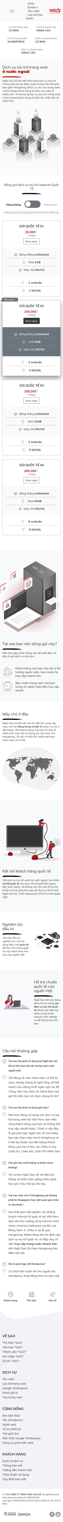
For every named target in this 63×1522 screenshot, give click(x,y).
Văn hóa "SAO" (12, 1347)
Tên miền (34, 11)
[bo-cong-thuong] (9, 1513)
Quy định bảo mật (14, 1479)
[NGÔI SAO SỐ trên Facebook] (52, 1515)
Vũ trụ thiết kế (11, 1429)
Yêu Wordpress (12, 1420)
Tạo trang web (12, 1397)
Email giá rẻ (10, 1392)
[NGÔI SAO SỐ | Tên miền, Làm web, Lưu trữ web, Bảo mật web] (55, 11)
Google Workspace (15, 1388)
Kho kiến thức (11, 1415)
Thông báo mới (12, 1465)
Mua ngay (32, 241)
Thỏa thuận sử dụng (15, 1474)
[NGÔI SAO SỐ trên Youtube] (58, 1515)
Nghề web (9, 1424)
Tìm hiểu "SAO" (12, 1342)
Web (31, 3)
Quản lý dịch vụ (12, 1461)
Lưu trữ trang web (18, 29)
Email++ (33, 7)
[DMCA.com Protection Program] (24, 1513)
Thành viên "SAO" (14, 1351)
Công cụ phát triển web (17, 1442)
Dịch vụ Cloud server (46, 40)
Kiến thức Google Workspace (21, 1438)
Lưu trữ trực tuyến (34, 16)
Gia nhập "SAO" (13, 1356)
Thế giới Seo (10, 1433)
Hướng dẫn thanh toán (17, 1470)
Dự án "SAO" (11, 1361)
